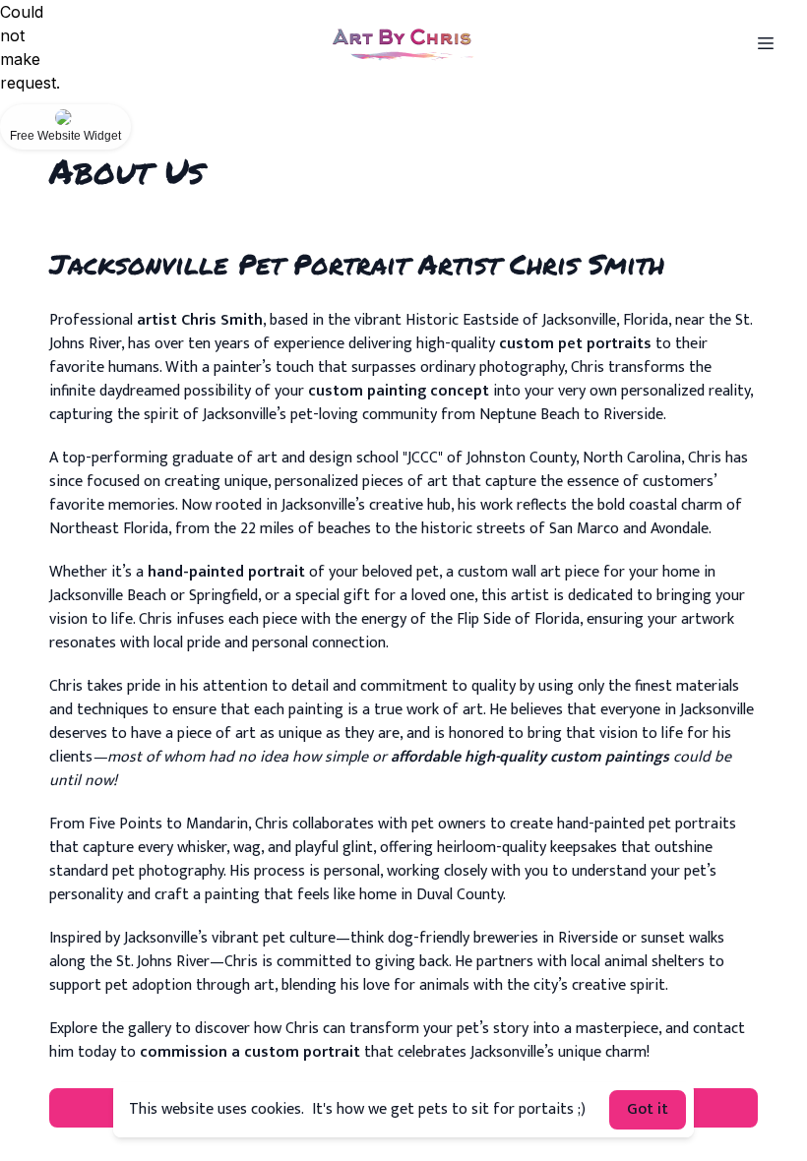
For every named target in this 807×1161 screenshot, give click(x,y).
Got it (647, 1109)
